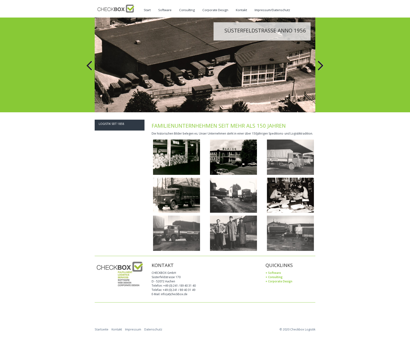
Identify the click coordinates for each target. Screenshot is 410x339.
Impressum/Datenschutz (272, 10)
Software (165, 10)
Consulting (187, 10)
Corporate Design (215, 10)
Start (147, 10)
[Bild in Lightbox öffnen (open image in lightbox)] (176, 157)
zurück (89, 68)
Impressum (133, 329)
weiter (320, 68)
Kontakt (241, 10)
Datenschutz (153, 329)
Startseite (101, 329)
